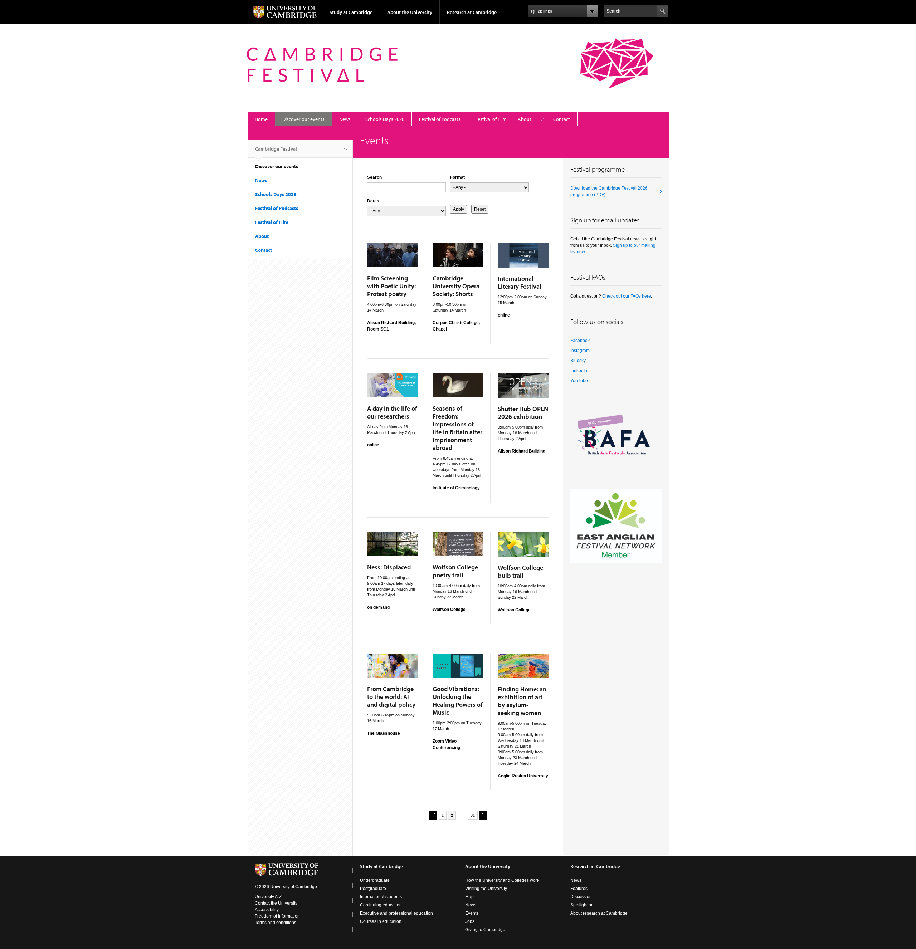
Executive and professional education (396, 913)
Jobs (469, 921)
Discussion (581, 896)
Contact (561, 119)
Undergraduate (375, 880)
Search (374, 177)
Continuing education (381, 905)
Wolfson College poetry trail (455, 571)
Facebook (580, 340)
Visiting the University (486, 888)
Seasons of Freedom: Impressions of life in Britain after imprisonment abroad (457, 428)
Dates (373, 201)
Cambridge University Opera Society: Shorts (456, 286)
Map (469, 896)
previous (433, 815)
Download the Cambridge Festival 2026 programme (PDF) (609, 191)
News (345, 119)
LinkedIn (578, 370)
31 (473, 815)
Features (579, 888)
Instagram (580, 350)
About (524, 119)
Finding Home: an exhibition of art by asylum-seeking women (522, 701)
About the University (409, 12)
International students (381, 896)
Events (471, 913)
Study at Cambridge (351, 12)
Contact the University (276, 903)
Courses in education (380, 921)
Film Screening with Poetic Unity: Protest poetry (391, 286)
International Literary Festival (519, 282)
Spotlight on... (583, 905)
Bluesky (578, 360)
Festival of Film (491, 119)
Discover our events (303, 119)
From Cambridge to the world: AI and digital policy (391, 697)
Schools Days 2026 (384, 119)
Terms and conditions (275, 922)
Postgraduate (373, 888)
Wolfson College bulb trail (520, 571)
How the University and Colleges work (502, 880)
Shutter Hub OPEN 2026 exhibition (523, 413)
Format (457, 177)
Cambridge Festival (276, 149)
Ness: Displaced (389, 567)
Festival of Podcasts (440, 119)
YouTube (579, 380)
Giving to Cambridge (485, 929)
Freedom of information (277, 916)
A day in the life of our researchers (392, 412)
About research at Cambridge (599, 913)
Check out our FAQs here (626, 296)
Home (261, 119)
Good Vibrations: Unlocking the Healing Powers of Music (458, 700)
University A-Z (268, 896)
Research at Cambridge (472, 12)
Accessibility (267, 909)
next (483, 815)
